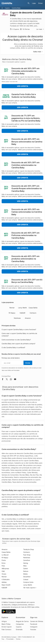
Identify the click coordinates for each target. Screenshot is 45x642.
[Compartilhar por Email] (15, 380)
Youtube (33, 629)
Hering (25, 563)
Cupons (7, 8)
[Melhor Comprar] (14, 3)
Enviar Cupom (7, 627)
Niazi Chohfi (6, 585)
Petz (3, 566)
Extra (3, 563)
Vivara (4, 574)
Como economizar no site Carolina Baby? (16, 340)
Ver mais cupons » (29, 588)
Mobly (25, 574)
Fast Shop (26, 555)
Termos (18, 639)
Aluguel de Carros (22, 621)
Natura (25, 571)
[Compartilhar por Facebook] (3, 380)
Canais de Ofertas (36, 621)
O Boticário (6, 579)
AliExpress (5, 568)
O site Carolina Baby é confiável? (13, 347)
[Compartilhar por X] (7, 380)
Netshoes (17, 318)
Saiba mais (37, 52)
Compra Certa (28, 582)
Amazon (28, 318)
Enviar (27, 363)
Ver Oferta (22, 86)
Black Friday (6, 624)
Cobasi (25, 579)
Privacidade (10, 639)
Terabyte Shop (28, 549)
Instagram (33, 627)
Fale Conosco (6, 629)
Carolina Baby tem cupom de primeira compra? (18, 343)
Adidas (4, 582)
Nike (25, 566)
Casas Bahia (33, 308)
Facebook (33, 624)
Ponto (4, 560)
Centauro (33, 313)
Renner (12, 308)
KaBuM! (22, 313)
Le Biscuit (5, 555)
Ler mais (39, 29)
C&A (3, 571)
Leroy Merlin (22, 308)
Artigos (4, 621)
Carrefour (26, 560)
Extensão (19, 629)
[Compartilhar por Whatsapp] (11, 380)
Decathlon (26, 577)
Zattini (25, 568)
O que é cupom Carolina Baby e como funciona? (19, 329)
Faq (3, 639)
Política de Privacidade (13, 370)
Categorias (20, 624)
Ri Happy (12, 313)
